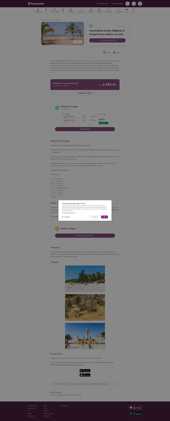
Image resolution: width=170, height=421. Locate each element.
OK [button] (104, 217)
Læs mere (75, 210)
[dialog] (85, 210)
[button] (85, 213)
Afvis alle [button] (95, 217)
